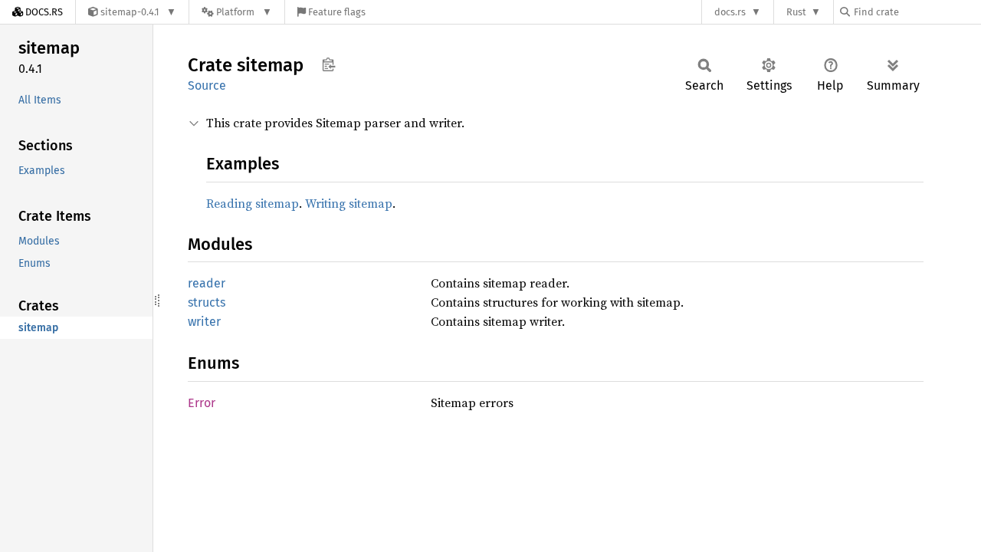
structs (206, 302)
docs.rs (730, 12)
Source (207, 85)
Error (201, 403)
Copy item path (328, 64)
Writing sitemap (348, 203)
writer (204, 321)
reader (206, 283)
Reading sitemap (252, 203)
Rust (796, 12)
